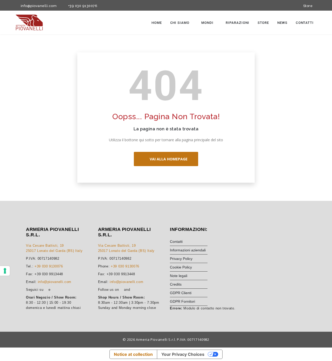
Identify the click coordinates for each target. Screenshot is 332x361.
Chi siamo (180, 23)
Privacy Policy (181, 259)
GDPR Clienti (180, 293)
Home (156, 23)
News (282, 23)
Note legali (178, 276)
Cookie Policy (181, 267)
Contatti (305, 23)
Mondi (207, 23)
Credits (176, 284)
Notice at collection (133, 354)
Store (307, 6)
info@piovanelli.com (38, 6)
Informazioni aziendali (188, 250)
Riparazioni (237, 23)
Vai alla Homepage (168, 159)
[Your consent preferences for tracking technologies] (5, 271)
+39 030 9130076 (81, 6)
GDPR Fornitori (182, 301)
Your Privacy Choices (182, 354)
